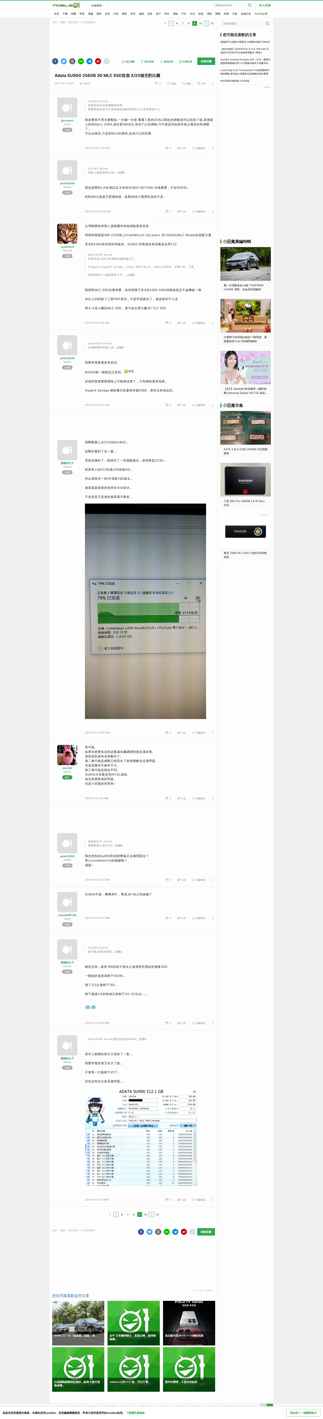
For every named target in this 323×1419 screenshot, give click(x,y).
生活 (192, 13)
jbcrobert (67, 120)
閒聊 (217, 13)
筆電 (81, 13)
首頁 (56, 13)
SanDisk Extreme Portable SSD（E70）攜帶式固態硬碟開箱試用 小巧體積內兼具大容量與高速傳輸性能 (245, 61)
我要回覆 (206, 61)
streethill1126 (67, 915)
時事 (226, 13)
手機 (64, 13)
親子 (158, 13)
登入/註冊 (265, 5)
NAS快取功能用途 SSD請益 (234, 80)
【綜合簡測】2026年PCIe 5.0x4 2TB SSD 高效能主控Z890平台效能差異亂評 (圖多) (244, 50)
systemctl (67, 246)
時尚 (166, 13)
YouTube (259, 13)
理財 (209, 13)
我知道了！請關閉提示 (303, 1412)
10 (200, 23)
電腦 (90, 13)
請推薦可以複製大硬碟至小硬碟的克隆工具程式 (245, 41)
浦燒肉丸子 (67, 463)
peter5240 (67, 183)
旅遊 (200, 13)
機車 (124, 13)
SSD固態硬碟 (88, 22)
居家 (149, 13)
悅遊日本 (246, 13)
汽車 (115, 13)
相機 (73, 13)
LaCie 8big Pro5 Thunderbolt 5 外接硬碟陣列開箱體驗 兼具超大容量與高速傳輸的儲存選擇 (244, 72)
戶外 (183, 13)
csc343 (67, 768)
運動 (175, 13)
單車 (132, 13)
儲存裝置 (73, 22)
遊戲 (141, 13)
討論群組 (96, 5)
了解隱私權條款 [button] (135, 1412)
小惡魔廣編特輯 (237, 241)
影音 (107, 13)
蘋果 (98, 13)
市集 (234, 13)
